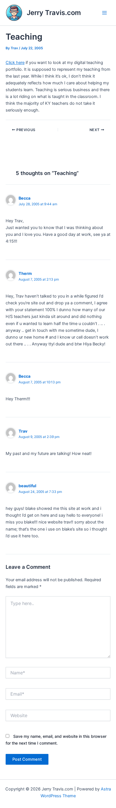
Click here (15, 62)
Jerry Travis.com (54, 12)
